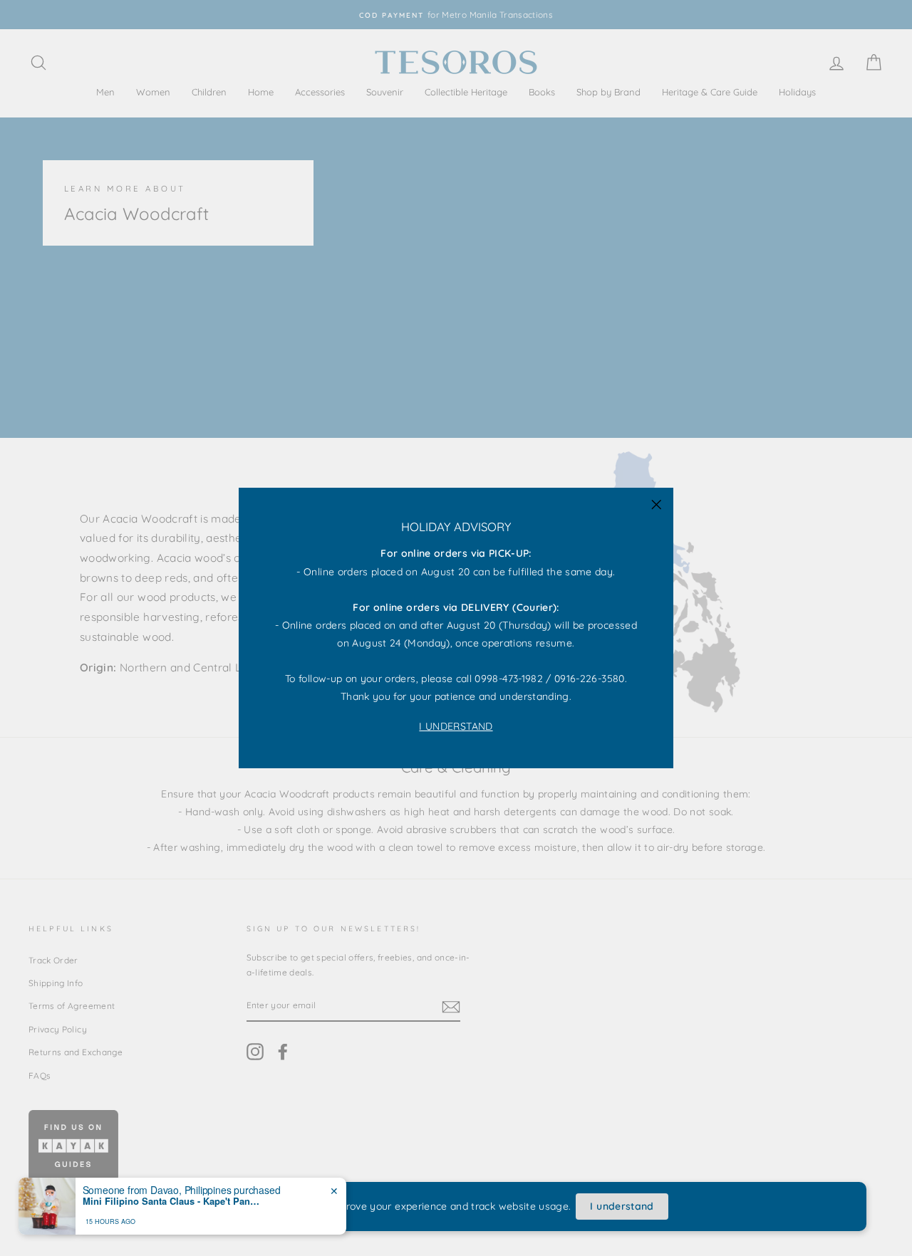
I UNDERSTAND (455, 726)
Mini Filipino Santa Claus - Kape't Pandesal (172, 1201)
